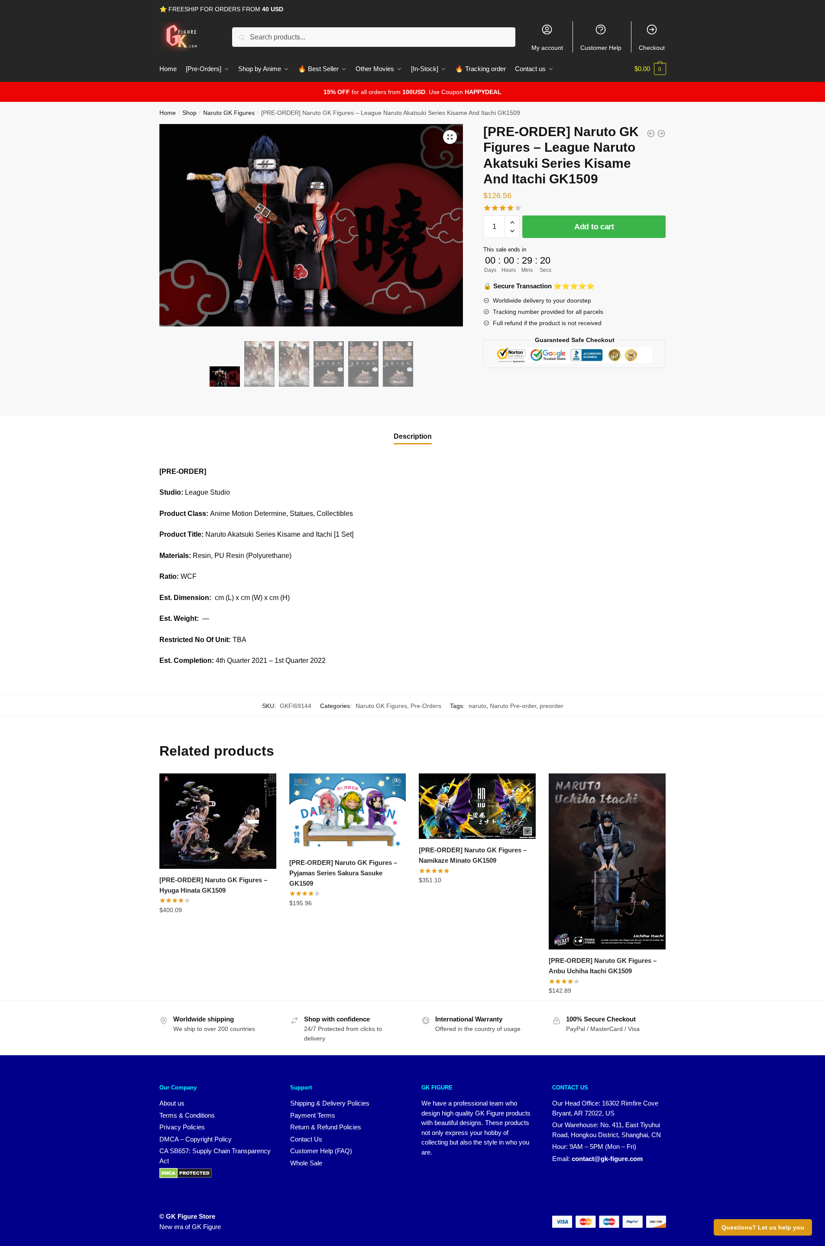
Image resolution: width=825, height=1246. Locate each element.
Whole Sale (306, 1163)
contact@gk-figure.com (607, 1158)
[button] (450, 137)
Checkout (652, 47)
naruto (477, 705)
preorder (551, 705)
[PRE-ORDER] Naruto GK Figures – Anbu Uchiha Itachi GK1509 (603, 966)
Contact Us (306, 1139)
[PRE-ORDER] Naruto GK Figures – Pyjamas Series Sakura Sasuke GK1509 (343, 873)
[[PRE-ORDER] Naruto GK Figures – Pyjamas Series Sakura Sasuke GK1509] (347, 812)
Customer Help (600, 47)
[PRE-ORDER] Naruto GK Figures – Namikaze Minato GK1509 (473, 855)
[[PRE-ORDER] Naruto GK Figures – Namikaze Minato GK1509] (477, 806)
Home (167, 112)
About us (171, 1103)
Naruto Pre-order (513, 705)
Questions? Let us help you (762, 1227)
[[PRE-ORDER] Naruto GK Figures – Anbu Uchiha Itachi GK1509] (607, 861)
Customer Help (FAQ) (321, 1151)
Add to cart (594, 226)
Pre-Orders (426, 705)
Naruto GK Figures (229, 112)
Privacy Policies (182, 1127)
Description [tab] (413, 436)
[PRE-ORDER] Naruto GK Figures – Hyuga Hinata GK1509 (213, 885)
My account (547, 47)
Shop (189, 112)
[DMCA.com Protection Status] (185, 1176)
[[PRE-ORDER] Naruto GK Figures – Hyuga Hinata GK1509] (217, 821)
